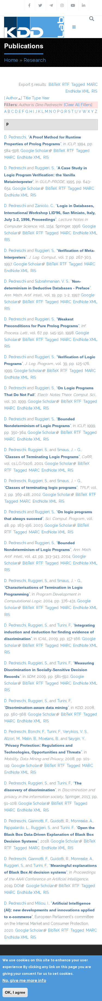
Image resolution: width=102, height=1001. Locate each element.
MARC (92, 84)
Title (27, 98)
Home (11, 60)
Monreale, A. (82, 821)
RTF (65, 84)
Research (35, 60)
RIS (94, 91)
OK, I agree (15, 992)
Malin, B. (29, 738)
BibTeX (54, 84)
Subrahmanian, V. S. (52, 281)
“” (45, 175)
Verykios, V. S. (75, 731)
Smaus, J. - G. (69, 450)
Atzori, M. (12, 738)
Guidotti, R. (59, 821)
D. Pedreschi (15, 137)
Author (12, 98)
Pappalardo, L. (16, 828)
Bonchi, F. (36, 731)
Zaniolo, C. (44, 206)
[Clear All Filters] (78, 105)
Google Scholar (36, 150)
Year (46, 98)
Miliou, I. (42, 903)
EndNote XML (78, 91)
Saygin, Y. (76, 738)
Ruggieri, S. (44, 168)
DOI (19, 886)
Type (36, 98)
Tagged (78, 84)
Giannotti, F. (38, 821)
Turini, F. (64, 625)
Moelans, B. (49, 738)
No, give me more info (24, 980)
